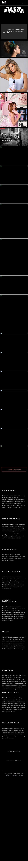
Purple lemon (18, 773)
